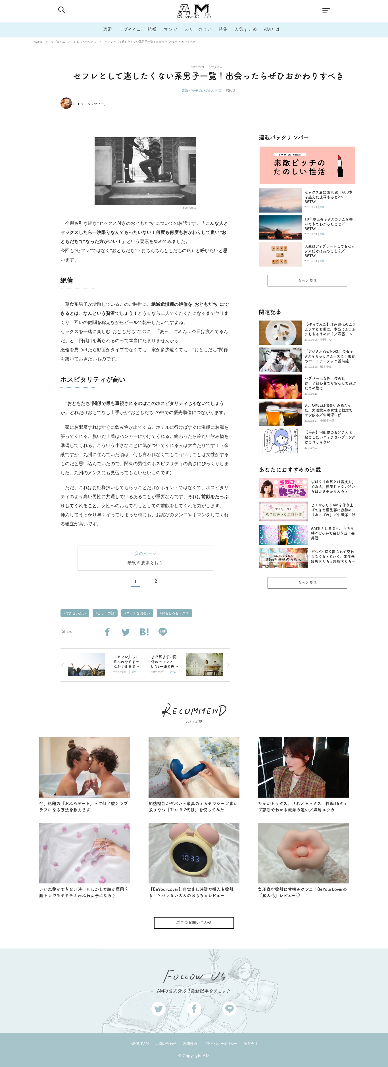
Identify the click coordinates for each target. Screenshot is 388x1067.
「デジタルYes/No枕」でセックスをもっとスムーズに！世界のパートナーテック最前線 (329, 356)
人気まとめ (245, 29)
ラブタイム (130, 29)
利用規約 (190, 1044)
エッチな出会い (137, 613)
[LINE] (162, 632)
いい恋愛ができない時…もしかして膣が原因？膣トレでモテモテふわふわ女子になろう (83, 892)
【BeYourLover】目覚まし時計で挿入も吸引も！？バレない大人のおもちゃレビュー (191, 892)
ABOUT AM (140, 1044)
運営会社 (251, 1044)
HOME (38, 41)
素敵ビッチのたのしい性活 (202, 90)
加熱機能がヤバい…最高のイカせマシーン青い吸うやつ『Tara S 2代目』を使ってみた (193, 806)
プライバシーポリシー (220, 1044)
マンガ (170, 29)
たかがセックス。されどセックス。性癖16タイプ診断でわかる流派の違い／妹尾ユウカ (303, 806)
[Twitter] (125, 632)
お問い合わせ (166, 1044)
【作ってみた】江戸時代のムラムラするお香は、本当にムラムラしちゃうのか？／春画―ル (330, 329)
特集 (223, 29)
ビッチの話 (105, 613)
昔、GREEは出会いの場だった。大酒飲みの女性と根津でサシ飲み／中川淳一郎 (328, 410)
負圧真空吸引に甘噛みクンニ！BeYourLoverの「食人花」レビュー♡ (302, 892)
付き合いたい (75, 613)
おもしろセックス (85, 41)
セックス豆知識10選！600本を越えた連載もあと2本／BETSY (328, 197)
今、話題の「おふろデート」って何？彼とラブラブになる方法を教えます (83, 806)
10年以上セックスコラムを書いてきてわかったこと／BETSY (328, 224)
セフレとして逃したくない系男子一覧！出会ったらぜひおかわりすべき (150, 41)
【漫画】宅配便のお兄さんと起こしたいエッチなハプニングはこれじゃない (329, 437)
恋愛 (107, 29)
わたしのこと (198, 29)
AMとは (272, 29)
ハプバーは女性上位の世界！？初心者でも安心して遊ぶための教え (330, 383)
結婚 (152, 29)
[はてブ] (144, 632)
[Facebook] (107, 632)
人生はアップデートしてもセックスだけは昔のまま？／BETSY (329, 251)
